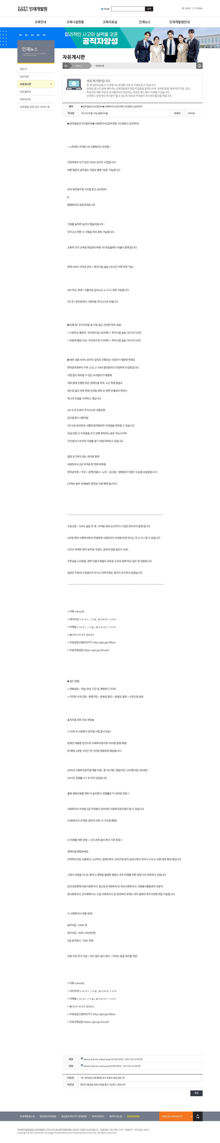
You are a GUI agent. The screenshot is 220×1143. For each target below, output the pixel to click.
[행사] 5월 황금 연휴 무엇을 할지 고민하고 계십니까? (103, 1084)
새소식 (23, 68)
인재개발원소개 (27, 1116)
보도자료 (24, 76)
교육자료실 (110, 22)
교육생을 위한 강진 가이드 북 (34, 106)
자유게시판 (25, 84)
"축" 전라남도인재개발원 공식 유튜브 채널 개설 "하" (102, 1077)
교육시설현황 (75, 22)
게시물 (106, 9)
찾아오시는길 (115, 1116)
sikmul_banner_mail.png (95, 1066)
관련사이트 (25, 99)
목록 (196, 1093)
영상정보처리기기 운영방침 (74, 1116)
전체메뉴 (199, 8)
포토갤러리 (25, 91)
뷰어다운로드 (98, 1116)
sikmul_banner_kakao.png (96, 1059)
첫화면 (188, 8)
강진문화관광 (133, 1116)
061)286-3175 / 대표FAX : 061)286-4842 (129, 1129)
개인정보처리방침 (47, 1116)
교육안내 (40, 22)
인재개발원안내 (179, 22)
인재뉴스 (145, 22)
